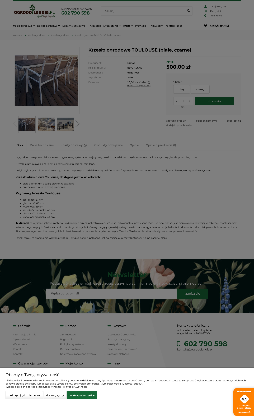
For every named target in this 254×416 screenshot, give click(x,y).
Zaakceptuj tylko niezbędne (24, 395)
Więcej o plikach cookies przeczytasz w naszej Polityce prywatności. (46, 386)
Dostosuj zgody (55, 395)
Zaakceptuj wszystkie (82, 395)
